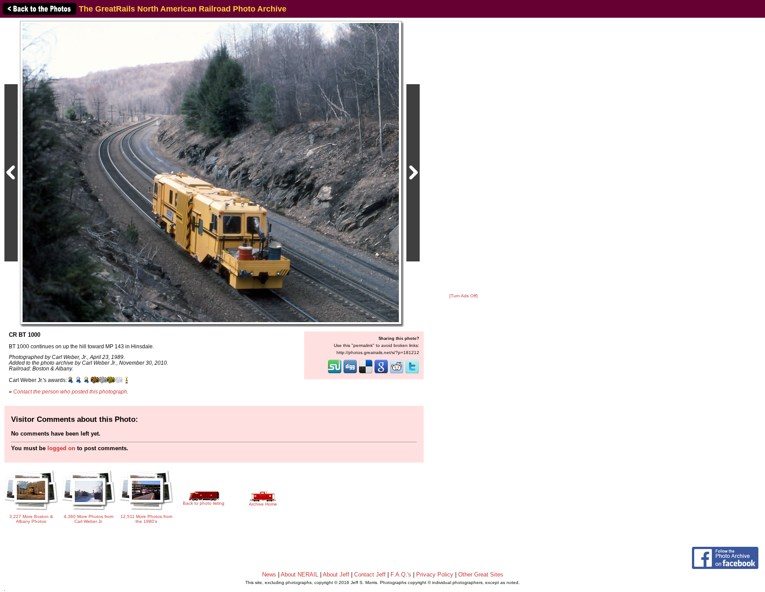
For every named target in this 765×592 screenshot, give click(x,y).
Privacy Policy (434, 574)
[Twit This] (412, 372)
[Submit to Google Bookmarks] (381, 372)
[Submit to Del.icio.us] (366, 372)
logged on (61, 448)
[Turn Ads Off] (463, 295)
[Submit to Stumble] (335, 372)
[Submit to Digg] (350, 372)
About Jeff (336, 574)
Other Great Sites (480, 574)
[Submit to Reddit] (397, 372)
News (269, 574)
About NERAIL (299, 574)
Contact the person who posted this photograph (70, 391)
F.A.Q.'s (400, 574)
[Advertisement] (463, 156)
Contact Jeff (370, 574)
